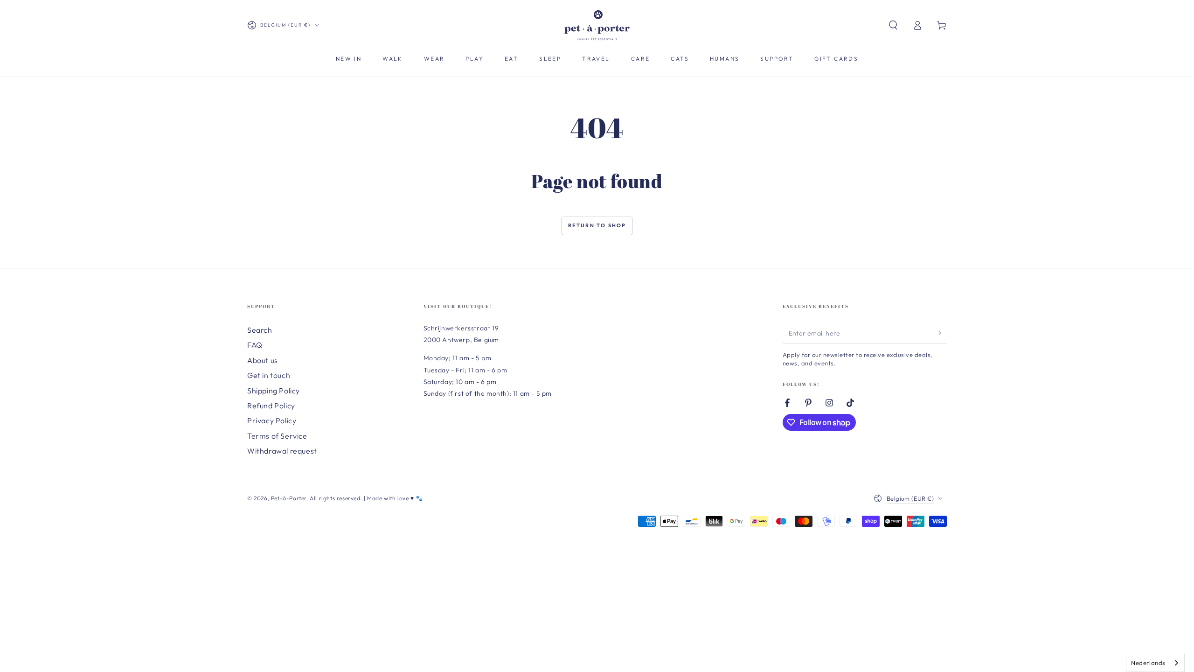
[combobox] (1155, 663)
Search (259, 330)
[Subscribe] (941, 332)
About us (262, 360)
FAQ (255, 345)
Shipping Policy (273, 390)
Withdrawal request (282, 450)
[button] (893, 25)
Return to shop (597, 225)
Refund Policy (271, 405)
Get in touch (268, 375)
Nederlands (1148, 662)
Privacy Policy (271, 420)
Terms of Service (277, 436)
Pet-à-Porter (288, 498)
